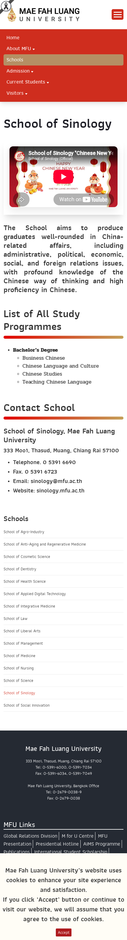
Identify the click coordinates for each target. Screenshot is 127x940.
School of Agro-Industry (24, 532)
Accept (63, 932)
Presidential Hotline (57, 844)
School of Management (23, 643)
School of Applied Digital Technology (35, 594)
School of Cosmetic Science (27, 556)
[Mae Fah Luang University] (48, 14)
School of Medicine (19, 656)
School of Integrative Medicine (29, 606)
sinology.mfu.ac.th (60, 490)
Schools (14, 59)
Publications (17, 852)
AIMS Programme (101, 844)
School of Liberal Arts (22, 631)
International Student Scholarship (70, 852)
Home (12, 37)
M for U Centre (78, 836)
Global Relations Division (30, 836)
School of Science (18, 680)
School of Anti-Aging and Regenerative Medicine (45, 544)
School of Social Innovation (27, 705)
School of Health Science (25, 581)
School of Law (15, 618)
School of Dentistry (20, 569)
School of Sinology (19, 693)
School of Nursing (19, 668)
